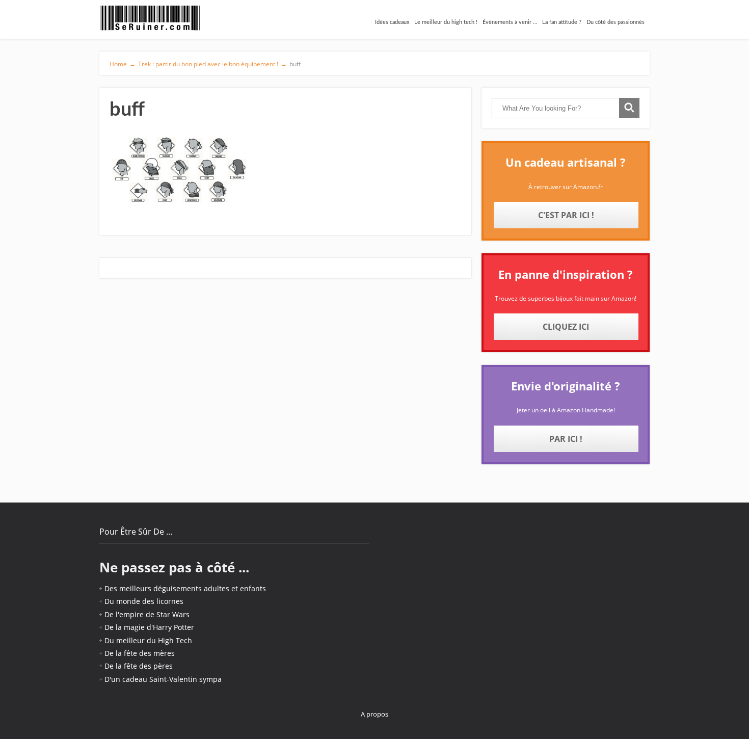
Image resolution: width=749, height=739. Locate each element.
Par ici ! (565, 438)
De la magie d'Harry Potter (149, 627)
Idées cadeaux (392, 22)
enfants (253, 588)
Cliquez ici (566, 326)
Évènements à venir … (510, 22)
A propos (374, 714)
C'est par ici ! (566, 215)
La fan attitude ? (561, 22)
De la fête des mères (139, 653)
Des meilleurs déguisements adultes (166, 588)
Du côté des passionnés (615, 22)
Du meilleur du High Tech (148, 640)
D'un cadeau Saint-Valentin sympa (163, 679)
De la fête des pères (138, 666)
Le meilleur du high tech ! (445, 22)
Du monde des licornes (143, 601)
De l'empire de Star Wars (147, 614)
